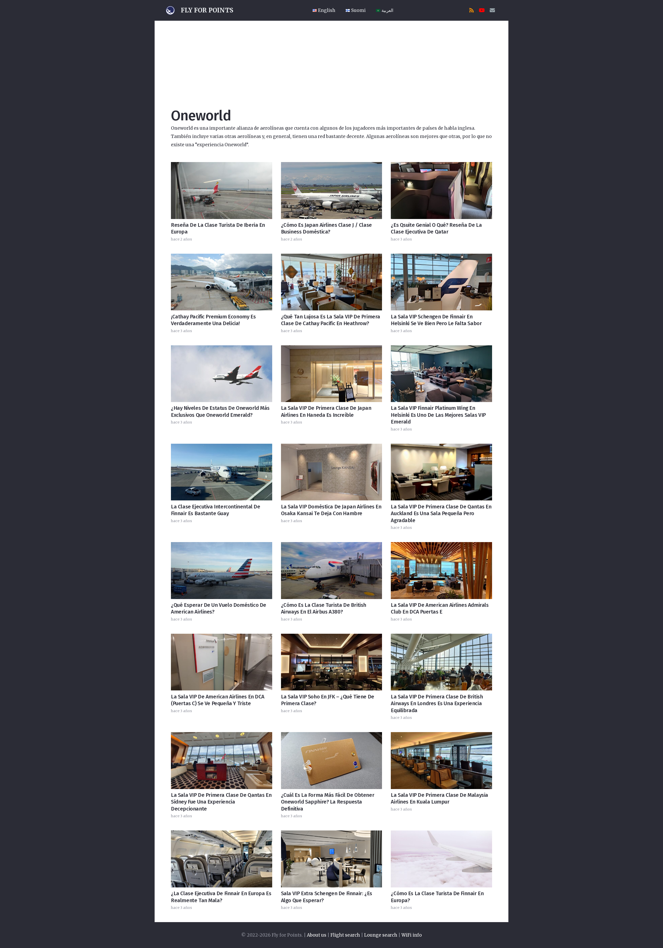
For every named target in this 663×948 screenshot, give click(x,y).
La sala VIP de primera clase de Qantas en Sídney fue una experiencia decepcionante (221, 802)
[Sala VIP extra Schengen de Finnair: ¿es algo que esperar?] (331, 858)
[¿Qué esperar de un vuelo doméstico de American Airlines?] (221, 570)
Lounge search (380, 935)
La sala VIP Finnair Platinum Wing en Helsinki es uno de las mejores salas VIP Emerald (438, 415)
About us (316, 935)
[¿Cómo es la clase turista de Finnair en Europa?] (441, 858)
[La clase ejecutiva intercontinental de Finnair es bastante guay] (221, 472)
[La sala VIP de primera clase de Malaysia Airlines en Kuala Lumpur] (441, 760)
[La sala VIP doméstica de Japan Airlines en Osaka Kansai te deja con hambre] (331, 472)
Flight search (345, 935)
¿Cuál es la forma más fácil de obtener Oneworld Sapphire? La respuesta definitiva (327, 802)
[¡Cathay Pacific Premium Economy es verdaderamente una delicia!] (221, 282)
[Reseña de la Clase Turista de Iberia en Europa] (221, 190)
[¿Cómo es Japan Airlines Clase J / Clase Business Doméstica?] (331, 190)
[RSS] (471, 10)
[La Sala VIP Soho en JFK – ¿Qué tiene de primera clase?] (331, 662)
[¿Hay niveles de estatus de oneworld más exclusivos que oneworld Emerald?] (221, 373)
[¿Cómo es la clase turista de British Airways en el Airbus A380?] (331, 570)
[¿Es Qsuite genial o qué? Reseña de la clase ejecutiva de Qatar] (441, 190)
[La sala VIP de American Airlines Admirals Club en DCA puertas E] (441, 570)
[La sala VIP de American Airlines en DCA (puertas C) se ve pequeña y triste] (221, 662)
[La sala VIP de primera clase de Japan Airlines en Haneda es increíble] (331, 373)
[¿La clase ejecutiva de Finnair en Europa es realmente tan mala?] (221, 858)
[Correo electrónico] (492, 10)
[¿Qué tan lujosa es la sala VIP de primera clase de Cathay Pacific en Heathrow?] (331, 282)
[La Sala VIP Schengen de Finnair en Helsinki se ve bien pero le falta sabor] (441, 282)
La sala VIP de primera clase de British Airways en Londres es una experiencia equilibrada (437, 703)
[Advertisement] (331, 59)
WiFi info (411, 935)
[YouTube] (482, 10)
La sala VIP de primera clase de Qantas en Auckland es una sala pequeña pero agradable (441, 513)
